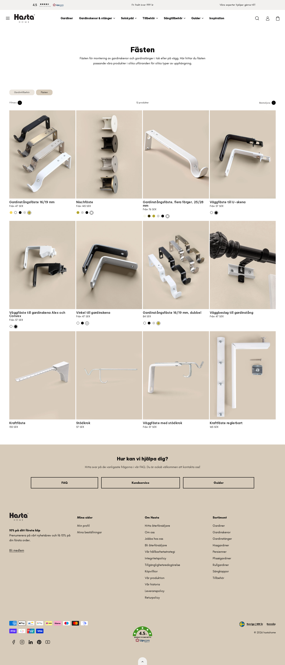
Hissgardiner (221, 545)
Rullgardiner (221, 565)
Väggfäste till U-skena (228, 202)
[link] (267, 18)
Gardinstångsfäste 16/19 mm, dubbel (172, 313)
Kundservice (140, 483)
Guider (195, 18)
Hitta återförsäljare (157, 525)
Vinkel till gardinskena (93, 313)
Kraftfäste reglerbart (226, 423)
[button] (47, 5)
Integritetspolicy (155, 558)
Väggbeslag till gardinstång (231, 313)
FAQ (64, 483)
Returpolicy (152, 597)
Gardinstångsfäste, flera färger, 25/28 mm (173, 203)
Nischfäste (84, 202)
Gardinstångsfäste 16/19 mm (31, 202)
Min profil (83, 525)
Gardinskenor (222, 532)
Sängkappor (221, 571)
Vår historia (152, 584)
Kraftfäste (17, 423)
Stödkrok (83, 423)
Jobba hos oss (154, 538)
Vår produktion (154, 578)
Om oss (150, 532)
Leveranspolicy (154, 591)
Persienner (219, 551)
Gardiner (67, 18)
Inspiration (216, 18)
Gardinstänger (222, 538)
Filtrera (13, 102)
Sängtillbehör (173, 18)
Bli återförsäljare (156, 545)
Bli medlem (16, 550)
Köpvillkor (151, 571)
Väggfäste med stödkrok (162, 423)
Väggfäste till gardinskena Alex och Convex (37, 314)
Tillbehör (148, 18)
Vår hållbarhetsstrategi (160, 551)
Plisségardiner (222, 558)
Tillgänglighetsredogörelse (162, 565)
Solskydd (127, 18)
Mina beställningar (89, 532)
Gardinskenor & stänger (95, 18)
